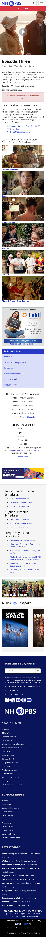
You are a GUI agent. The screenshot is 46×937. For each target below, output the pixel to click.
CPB (29, 924)
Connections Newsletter (20, 506)
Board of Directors (9, 737)
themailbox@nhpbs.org (15, 694)
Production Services (9, 770)
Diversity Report (8, 759)
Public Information (8, 774)
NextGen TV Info (11, 385)
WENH (24, 911)
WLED (31, 911)
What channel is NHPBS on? (12, 785)
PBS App (37, 450)
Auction (5, 801)
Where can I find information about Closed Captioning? (24, 564)
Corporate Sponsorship (10, 808)
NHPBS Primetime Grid (19, 498)
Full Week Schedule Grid (14, 373)
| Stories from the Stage (18, 876)
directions (35, 686)
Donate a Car (7, 812)
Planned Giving (7, 830)
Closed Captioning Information (16, 362)
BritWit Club (6, 804)
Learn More (23, 456)
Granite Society (7, 815)
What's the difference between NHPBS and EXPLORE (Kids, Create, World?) (25, 558)
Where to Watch (10, 379)
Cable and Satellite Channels (23, 417)
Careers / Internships (9, 740)
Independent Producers (10, 763)
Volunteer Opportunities (11, 838)
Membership (6, 823)
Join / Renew (21, 933)
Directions (10, 933)
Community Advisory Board (12, 748)
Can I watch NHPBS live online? (22, 540)
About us (21, 928)
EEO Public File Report (16, 913)
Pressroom (6, 766)
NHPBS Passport (8, 827)
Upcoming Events (8, 834)
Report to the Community (11, 777)
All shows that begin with (19, 132)
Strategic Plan (7, 781)
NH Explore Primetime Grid (21, 502)
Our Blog (5, 729)
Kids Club (5, 819)
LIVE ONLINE (18, 450)
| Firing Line (15, 905)
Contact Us (8, 368)
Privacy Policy (33, 933)
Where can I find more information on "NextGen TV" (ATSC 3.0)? (25, 545)
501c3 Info (6, 733)
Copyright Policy (8, 755)
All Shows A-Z (9, 356)
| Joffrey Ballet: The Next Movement (18, 879)
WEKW (39, 911)
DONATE (22, 8)
